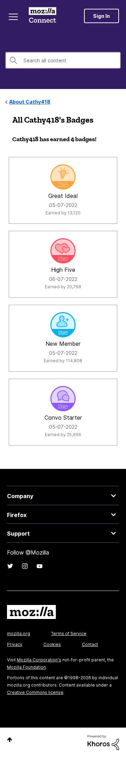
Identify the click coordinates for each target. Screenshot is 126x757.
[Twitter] (10, 566)
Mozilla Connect (42, 16)
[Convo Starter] (63, 398)
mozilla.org (18, 633)
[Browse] (13, 17)
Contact (90, 644)
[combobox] (63, 60)
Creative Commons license (35, 692)
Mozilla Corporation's (39, 659)
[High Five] (63, 250)
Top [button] (9, 739)
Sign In (101, 16)
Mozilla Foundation (26, 667)
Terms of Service (68, 633)
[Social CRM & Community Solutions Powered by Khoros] (103, 742)
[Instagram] (25, 566)
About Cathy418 (29, 102)
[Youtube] (39, 566)
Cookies (52, 644)
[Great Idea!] (63, 177)
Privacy (14, 644)
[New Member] (63, 324)
